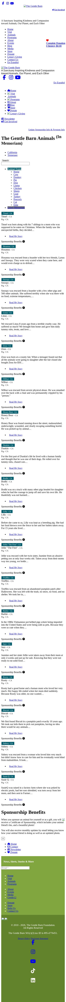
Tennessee (12, 155)
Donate (13, 852)
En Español (59, 82)
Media (10, 894)
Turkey (17, 196)
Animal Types (14, 169)
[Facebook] (3, 3)
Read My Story (15, 236)
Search (5, 160)
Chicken (18, 188)
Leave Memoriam (16, 207)
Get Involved (59, 10)
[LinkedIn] (21, 3)
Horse (16, 171)
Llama (17, 185)
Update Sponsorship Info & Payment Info (46, 130)
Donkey (17, 177)
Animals (11, 881)
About (10, 889)
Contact (14, 846)
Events (10, 892)
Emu (16, 205)
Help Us (11, 908)
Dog (16, 182)
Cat (15, 202)
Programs (12, 884)
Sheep (16, 191)
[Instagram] (8, 3)
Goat (16, 193)
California (12, 152)
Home (14, 844)
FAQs (62, 85)
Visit (9, 878)
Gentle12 (11, 897)
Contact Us (46, 82)
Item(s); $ (55, 44)
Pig (15, 180)
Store (9, 905)
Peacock (18, 199)
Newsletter (9, 118)
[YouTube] (12, 3)
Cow (16, 174)
